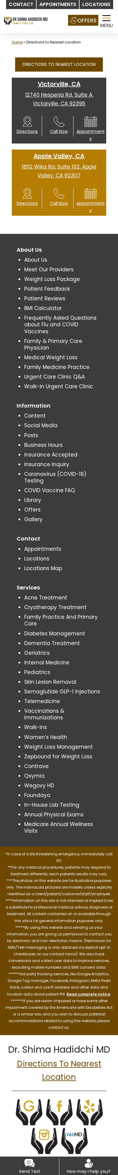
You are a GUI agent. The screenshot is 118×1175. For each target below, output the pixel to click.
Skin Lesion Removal (50, 682)
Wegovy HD (39, 785)
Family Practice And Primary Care (61, 620)
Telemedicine (42, 701)
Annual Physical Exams (54, 814)
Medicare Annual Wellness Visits (58, 827)
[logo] (25, 15)
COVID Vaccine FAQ (49, 490)
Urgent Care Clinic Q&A (54, 376)
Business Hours (43, 445)
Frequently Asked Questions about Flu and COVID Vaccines (60, 324)
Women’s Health (45, 737)
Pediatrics (37, 672)
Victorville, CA (59, 84)
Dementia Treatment (52, 643)
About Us (35, 259)
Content (35, 415)
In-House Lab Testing (51, 805)
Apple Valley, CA (59, 156)
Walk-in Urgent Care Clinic (58, 386)
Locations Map (43, 568)
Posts (31, 435)
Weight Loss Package (52, 279)
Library (32, 500)
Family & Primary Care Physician (53, 344)
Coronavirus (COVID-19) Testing (55, 477)
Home (17, 42)
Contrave (36, 766)
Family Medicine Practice (57, 367)
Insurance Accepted (50, 454)
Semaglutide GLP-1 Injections (62, 691)
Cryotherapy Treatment (55, 607)
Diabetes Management (54, 633)
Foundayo (37, 795)
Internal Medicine (46, 662)
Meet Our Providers (49, 269)
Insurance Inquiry (46, 464)
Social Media (40, 425)
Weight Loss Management (58, 747)
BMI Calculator (43, 308)
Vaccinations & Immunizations (44, 714)
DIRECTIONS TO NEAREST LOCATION (59, 64)
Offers (32, 509)
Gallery (33, 519)
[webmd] (74, 1140)
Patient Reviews (44, 298)
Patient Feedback (47, 288)
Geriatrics (37, 653)
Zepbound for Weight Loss (58, 756)
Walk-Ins (35, 727)
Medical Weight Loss (50, 357)
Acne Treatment (45, 597)
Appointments (42, 549)
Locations (36, 558)
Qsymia (34, 776)
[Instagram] (44, 1140)
